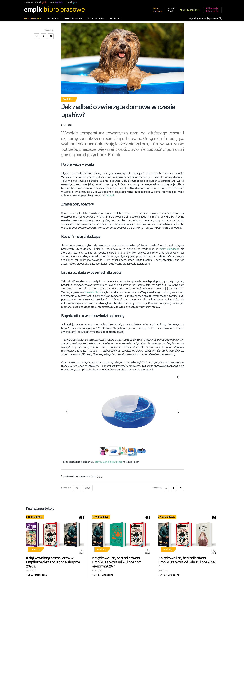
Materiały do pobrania (73, 18)
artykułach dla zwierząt (109, 462)
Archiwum (114, 18)
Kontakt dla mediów (96, 18)
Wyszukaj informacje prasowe (203, 18)
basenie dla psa (94, 292)
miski (110, 195)
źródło (99, 476)
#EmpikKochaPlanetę (190, 10)
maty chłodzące (169, 249)
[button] (68, 411)
